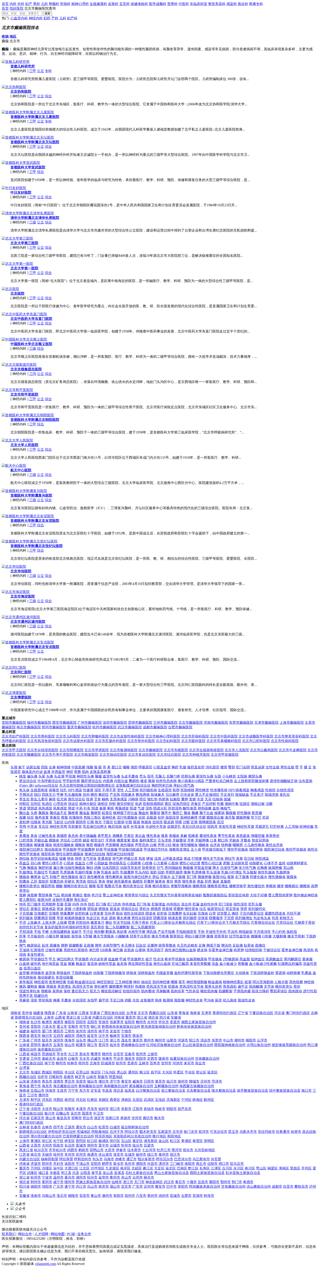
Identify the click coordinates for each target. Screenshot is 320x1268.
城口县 (43, 1173)
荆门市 (237, 1182)
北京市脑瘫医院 (29, 754)
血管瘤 (24, 973)
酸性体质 (190, 808)
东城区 (35, 1072)
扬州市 (141, 1154)
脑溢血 (84, 813)
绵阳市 (47, 1186)
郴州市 (141, 1022)
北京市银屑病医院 (124, 750)
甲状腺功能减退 (130, 849)
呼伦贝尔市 (164, 1159)
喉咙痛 (39, 845)
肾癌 (243, 909)
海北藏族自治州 (65, 1086)
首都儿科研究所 (22, 66)
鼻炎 (33, 836)
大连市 (47, 1109)
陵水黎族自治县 (224, 1090)
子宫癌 (229, 918)
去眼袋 (151, 817)
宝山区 (126, 1141)
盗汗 (148, 959)
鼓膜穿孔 (174, 826)
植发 (22, 776)
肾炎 (60, 909)
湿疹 (33, 1000)
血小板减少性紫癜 (263, 964)
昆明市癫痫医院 (140, 722)
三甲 (32, 71)
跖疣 (218, 1000)
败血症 (81, 964)
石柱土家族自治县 (139, 1173)
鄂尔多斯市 (146, 1159)
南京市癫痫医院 (29, 727)
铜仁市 (96, 1026)
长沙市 (35, 1022)
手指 (37, 932)
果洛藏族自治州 (141, 1086)
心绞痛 (147, 863)
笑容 (265, 817)
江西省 (83, 1013)
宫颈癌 (54, 913)
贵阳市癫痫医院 (14, 722)
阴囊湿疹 (160, 918)
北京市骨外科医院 (141, 741)
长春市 (35, 1127)
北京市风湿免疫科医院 (44, 741)
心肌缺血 (101, 863)
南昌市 (35, 1054)
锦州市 (103, 1109)
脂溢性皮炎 (246, 1000)
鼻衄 (183, 836)
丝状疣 (157, 822)
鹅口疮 (223, 840)
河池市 (177, 1063)
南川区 (250, 1168)
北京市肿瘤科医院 (95, 736)
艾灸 (97, 799)
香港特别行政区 (224, 1013)
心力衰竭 (160, 863)
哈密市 (296, 1132)
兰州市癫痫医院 (165, 722)
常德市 (103, 1022)
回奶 (161, 872)
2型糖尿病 (231, 959)
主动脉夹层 (239, 863)
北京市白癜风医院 (264, 750)
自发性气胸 (229, 868)
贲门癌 (191, 877)
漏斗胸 (58, 868)
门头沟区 (109, 1072)
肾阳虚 (92, 909)
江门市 (103, 1040)
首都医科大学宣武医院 (27, 167)
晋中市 (103, 1145)
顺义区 (144, 1072)
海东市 (47, 1086)
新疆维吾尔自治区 (29, 1017)
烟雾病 (219, 813)
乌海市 (109, 1159)
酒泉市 (130, 1058)
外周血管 (58, 772)
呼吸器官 (145, 767)
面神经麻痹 (189, 817)
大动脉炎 (242, 973)
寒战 (187, 858)
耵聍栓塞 (277, 826)
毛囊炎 (66, 1000)
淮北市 (62, 1195)
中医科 (184, 4)
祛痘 (30, 817)
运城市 (115, 1145)
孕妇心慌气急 (183, 785)
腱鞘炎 (32, 986)
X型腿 (87, 936)
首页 (5, 4)
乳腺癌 (54, 872)
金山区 (163, 1141)
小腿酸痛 (122, 936)
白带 (212, 913)
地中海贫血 (50, 964)
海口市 (306, 1090)
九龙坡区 (112, 1168)
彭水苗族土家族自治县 (243, 1173)
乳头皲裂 (250, 872)
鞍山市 (58, 1109)
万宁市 (73, 1090)
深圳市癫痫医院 (115, 722)
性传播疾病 (218, 790)
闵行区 (115, 1141)
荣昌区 (295, 1168)
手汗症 (88, 932)
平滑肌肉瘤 (242, 991)
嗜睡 (174, 982)
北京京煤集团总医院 (26, 369)
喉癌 (89, 845)
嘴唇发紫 (124, 840)
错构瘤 (226, 845)
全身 (52, 767)
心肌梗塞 (134, 863)
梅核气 (225, 808)
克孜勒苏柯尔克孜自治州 (132, 1136)
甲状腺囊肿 (86, 849)
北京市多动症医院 (142, 754)
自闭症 (35, 804)
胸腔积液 (45, 868)
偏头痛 (32, 776)
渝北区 (170, 1168)
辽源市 (69, 1127)
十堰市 (191, 1182)
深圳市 (58, 1040)
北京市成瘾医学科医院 (256, 736)
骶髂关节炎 (113, 886)
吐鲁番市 (283, 1132)
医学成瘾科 (157, 4)
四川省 (164, 1017)
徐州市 (58, 1154)
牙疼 (190, 840)
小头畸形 (229, 776)
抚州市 (141, 1054)
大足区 (159, 1168)
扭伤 (86, 794)
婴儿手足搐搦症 (207, 794)
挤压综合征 (28, 781)
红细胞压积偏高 (290, 964)
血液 (47, 772)
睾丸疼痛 (124, 918)
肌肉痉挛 (178, 991)
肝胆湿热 (175, 808)
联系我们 (9, 1234)
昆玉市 (233, 1132)
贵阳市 (35, 1026)
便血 (200, 881)
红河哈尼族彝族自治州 (163, 1045)
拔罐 (227, 799)
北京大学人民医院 (24, 445)
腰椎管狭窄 (237, 886)
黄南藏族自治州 (90, 1086)
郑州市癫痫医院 (54, 727)
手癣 (45, 932)
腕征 (108, 922)
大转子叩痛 (258, 895)
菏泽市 (217, 1081)
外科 (20, 4)
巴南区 (182, 1168)
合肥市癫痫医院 (180, 727)
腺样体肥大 (148, 840)
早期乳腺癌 (174, 872)
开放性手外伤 (215, 932)
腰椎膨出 (292, 886)
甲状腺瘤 (111, 849)
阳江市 (194, 1040)
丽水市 (149, 1177)
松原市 (103, 1127)
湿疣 (97, 790)
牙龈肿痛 (202, 840)
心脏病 (173, 863)
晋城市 (81, 1145)
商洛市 (137, 1036)
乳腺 (182, 767)
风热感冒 (45, 808)
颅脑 (89, 767)
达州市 (149, 1186)
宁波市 (47, 1177)
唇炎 (134, 840)
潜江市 (128, 1182)
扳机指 (291, 932)
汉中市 (103, 1036)
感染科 (231, 4)
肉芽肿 (239, 950)
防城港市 (108, 1063)
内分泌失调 (98, 959)
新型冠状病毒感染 (44, 858)
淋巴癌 (94, 950)
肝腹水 (165, 877)
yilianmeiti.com (45, 1264)
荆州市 (35, 1182)
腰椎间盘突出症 (76, 886)
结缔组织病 (253, 950)
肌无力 (95, 991)
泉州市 (81, 1031)
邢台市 (88, 1118)
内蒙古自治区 (102, 1017)
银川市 (49, 1113)
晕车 (182, 982)
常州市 (69, 1154)
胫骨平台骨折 (140, 936)
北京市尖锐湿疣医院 (42, 750)
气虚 (141, 808)
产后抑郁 (209, 804)
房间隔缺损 (173, 868)
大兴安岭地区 (204, 1150)
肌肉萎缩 (148, 991)
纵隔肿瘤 (275, 868)
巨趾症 (141, 945)
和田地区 (174, 1136)
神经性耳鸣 (58, 826)
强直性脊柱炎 (29, 991)
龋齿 (86, 840)
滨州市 (205, 1081)
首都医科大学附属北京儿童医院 (34, 117)
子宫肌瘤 (26, 913)
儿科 (44, 4)
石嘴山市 (63, 1113)
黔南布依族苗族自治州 (194, 1026)
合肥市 (186, 1195)
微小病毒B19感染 (191, 781)
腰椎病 (305, 886)
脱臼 (37, 794)
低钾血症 (258, 959)
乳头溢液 (213, 872)
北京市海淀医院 (22, 596)
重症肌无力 (80, 991)
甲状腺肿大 (136, 959)
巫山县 (108, 1173)
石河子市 (117, 1132)
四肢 (44, 767)
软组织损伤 (131, 991)
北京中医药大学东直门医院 (31, 319)
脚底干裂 (213, 945)
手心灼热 (279, 932)
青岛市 (47, 1081)
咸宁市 (58, 1182)
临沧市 (115, 1045)
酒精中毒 (232, 804)
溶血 (215, 964)
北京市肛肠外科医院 (110, 741)
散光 (98, 822)
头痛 (49, 776)
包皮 (104, 918)
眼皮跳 (169, 822)
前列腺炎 (26, 918)
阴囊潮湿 (41, 918)
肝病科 (65, 4)
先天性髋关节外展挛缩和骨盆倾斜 (176, 895)
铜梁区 (272, 1168)
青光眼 (47, 822)
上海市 (49, 1017)
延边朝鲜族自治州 (135, 1127)
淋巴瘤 (118, 950)
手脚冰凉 (26, 794)
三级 (32, 222)
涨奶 (153, 872)
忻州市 (126, 1145)
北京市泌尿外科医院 (78, 741)
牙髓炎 (245, 840)
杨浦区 (103, 1141)
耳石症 (43, 826)
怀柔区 (178, 1072)
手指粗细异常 (186, 932)
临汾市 (137, 1145)
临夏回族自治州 (182, 1058)
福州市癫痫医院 (39, 722)
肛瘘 (60, 904)
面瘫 (22, 817)
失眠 (70, 982)
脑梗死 (96, 813)
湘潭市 (58, 1022)
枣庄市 (69, 1081)
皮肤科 (113, 4)
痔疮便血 (129, 904)
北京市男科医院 (42, 736)
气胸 (22, 868)
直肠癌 (225, 881)
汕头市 (81, 1040)
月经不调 (293, 913)
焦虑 (138, 804)
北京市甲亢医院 (14, 750)
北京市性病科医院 (285, 741)
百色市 (155, 1063)
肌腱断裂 (225, 991)
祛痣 (141, 817)
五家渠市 (165, 1132)
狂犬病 (62, 799)
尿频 (67, 909)
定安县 (96, 1090)
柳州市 (61, 1063)
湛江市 (115, 1040)
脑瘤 (98, 776)
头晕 (41, 776)
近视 (194, 822)
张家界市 (117, 1022)
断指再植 (143, 794)
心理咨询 (60, 804)
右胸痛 (262, 868)
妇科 (47, 18)
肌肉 (85, 772)
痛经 (235, 913)
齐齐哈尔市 (57, 1150)
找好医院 (17, 8)
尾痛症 (77, 895)
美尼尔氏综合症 (194, 826)
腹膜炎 (291, 877)
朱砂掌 (122, 932)
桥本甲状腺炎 (175, 959)
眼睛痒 (81, 822)
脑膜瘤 (231, 813)
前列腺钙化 (257, 909)
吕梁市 (149, 1145)
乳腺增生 (26, 872)
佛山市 (92, 1040)
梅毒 (56, 1000)
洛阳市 (69, 1164)
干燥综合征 (272, 950)
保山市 (69, 1045)
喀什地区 (159, 1136)
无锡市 (47, 1154)
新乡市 (118, 1164)
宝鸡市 (58, 1036)
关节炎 (269, 986)
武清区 (149, 1100)
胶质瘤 (257, 813)
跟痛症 (260, 945)
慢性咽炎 (26, 845)
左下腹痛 (178, 877)
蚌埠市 (209, 1195)
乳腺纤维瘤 (83, 872)
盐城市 (130, 1154)
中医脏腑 (78, 767)
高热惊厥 (296, 982)
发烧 (192, 799)
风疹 (141, 858)
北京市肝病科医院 (195, 736)
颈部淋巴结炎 (274, 849)
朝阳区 (58, 1072)
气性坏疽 (192, 991)
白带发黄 (97, 913)
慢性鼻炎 (153, 836)
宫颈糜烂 (41, 913)
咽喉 (126, 767)
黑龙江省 (73, 1017)
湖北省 (153, 1017)
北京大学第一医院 (24, 268)
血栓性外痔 (209, 904)
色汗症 (96, 895)
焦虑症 (47, 804)
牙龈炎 (234, 840)
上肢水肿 (49, 922)
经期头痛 (188, 776)
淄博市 (58, 1081)
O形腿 (267, 936)
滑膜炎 (51, 986)
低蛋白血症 (32, 968)
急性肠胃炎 (122, 881)
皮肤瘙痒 (147, 1000)
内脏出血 (121, 781)
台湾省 (131, 1013)
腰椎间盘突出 (29, 886)
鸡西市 (72, 1150)
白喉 (153, 845)
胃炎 (101, 881)
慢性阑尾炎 (114, 877)
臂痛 (71, 922)
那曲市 (103, 1077)
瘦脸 (64, 817)
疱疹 (158, 1000)
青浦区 (186, 1141)
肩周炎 (57, 991)
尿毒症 (35, 909)
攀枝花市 (301, 1186)
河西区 (58, 1100)
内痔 (75, 904)
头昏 (217, 776)
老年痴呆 (26, 982)
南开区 (69, 1100)
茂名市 (126, 1040)
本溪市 (81, 1109)
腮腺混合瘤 (215, 817)
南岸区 (125, 1168)
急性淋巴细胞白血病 (180, 950)
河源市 (183, 1040)
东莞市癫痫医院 (241, 722)
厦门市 (47, 1031)
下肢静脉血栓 (81, 973)
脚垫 (98, 945)
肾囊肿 (178, 909)
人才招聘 (41, 1234)
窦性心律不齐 (52, 863)
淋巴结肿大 (65, 959)
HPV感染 (75, 790)
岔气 (160, 868)
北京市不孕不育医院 (57, 754)
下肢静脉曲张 (114, 973)
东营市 (81, 1081)
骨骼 (77, 772)
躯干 (21, 767)
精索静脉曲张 (74, 918)
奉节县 (96, 1173)
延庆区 (212, 1072)
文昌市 (62, 1090)
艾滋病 (24, 950)
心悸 (89, 863)
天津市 (206, 1013)
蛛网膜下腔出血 (125, 813)
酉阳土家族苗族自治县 (207, 1173)
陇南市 (163, 1058)
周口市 (224, 1164)
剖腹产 (55, 877)
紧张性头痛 (204, 776)
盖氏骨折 (97, 927)
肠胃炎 (160, 881)
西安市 (35, 1036)
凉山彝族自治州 (258, 1186)
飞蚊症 (58, 822)
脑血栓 (143, 813)
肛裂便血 (158, 904)
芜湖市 (197, 1195)
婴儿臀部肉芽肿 (280, 895)
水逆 (200, 799)
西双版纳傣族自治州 (230, 1045)
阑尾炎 (35, 877)
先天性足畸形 (187, 945)
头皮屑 (59, 776)
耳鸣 (22, 826)
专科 (48, 71)
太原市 (35, 1145)
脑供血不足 (58, 813)
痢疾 (110, 808)
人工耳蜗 (292, 826)
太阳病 (242, 776)
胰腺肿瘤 (205, 877)
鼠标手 (76, 932)
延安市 (92, 1036)
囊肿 (184, 799)
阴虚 (94, 808)
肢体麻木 (158, 794)
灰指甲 (92, 1000)
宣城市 (175, 1195)
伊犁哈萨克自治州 (62, 1132)
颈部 (134, 767)
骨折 (296, 986)
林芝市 (80, 1077)
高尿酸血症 (274, 959)
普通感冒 (104, 858)
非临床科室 (198, 4)
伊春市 (121, 1150)
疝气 (45, 877)
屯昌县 (107, 1090)
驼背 (100, 886)
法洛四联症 (110, 868)
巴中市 (171, 1186)
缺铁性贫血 (107, 964)
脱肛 (91, 904)
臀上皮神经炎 (113, 895)
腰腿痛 (256, 936)
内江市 (81, 1186)
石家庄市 (37, 1118)
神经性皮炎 (194, 1000)
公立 (40, 71)
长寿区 (204, 1168)
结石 (202, 909)
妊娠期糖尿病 (196, 959)
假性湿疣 (240, 904)
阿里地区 (116, 1077)
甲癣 (60, 794)
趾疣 (45, 945)
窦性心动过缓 (189, 863)
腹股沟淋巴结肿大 (138, 877)
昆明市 (35, 1045)
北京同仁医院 (20, 672)
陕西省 (49, 1013)
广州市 (35, 1040)
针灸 (87, 808)
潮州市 (239, 1040)
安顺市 (73, 1026)
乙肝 (33, 881)
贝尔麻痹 (172, 794)
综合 (48, 96)
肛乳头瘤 (255, 904)
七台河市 (149, 1150)
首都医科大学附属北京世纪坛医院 (36, 546)
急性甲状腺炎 (296, 849)
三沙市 (32, 1095)
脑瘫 (195, 813)
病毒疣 (54, 790)
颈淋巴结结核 (94, 854)
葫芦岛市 (185, 1109)
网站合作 (25, 1234)
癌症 (142, 799)
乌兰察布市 (201, 1159)
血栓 (282, 863)
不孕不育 (109, 790)
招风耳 (212, 826)
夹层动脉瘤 (64, 977)
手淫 (22, 922)
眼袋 (136, 822)
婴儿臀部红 (28, 900)
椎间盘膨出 (161, 886)
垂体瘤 (307, 959)
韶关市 (47, 1040)
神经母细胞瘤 (196, 982)
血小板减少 (228, 964)
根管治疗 (97, 840)
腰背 (223, 767)
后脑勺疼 (173, 776)
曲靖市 (47, 1045)
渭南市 (81, 1036)
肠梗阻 (137, 881)
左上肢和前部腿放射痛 (251, 781)
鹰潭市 (96, 1054)
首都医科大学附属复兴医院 (31, 495)
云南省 (72, 1013)
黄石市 (180, 1182)
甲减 (122, 959)
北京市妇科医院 (168, 741)
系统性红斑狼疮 (76, 950)
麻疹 (52, 799)
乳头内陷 (142, 872)
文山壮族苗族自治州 (197, 1045)
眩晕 (248, 982)
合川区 (227, 1168)
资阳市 (183, 1186)
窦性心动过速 (211, 863)
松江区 (175, 1141)
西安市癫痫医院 (64, 722)
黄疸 (169, 881)
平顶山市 (83, 1164)
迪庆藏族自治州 (49, 1049)
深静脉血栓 (146, 973)
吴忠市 (76, 1113)
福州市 (35, 1031)
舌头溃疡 (165, 840)
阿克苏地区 (103, 1136)
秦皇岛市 (64, 1118)
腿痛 (209, 936)
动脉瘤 (98, 973)
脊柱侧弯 (101, 986)
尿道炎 (115, 909)
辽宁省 (243, 1013)
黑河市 (177, 1150)
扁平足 (243, 986)
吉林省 (24, 1127)
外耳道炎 (138, 826)
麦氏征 (285, 794)
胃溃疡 (81, 881)
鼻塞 (239, 858)
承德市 (125, 1118)
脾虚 (71, 808)
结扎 (63, 790)
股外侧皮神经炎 (305, 895)
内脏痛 (108, 781)
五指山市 (37, 1090)
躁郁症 (103, 804)
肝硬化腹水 (258, 877)
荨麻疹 (24, 1000)
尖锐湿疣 (79, 1000)
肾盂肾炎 (232, 909)
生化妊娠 (190, 913)
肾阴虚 (32, 808)
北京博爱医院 (20, 697)
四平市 (58, 1127)
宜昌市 (203, 1182)
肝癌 (208, 881)
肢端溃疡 (272, 794)
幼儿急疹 (230, 1000)
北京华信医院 (20, 571)
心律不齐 (271, 863)
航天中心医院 (20, 470)
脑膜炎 (43, 813)
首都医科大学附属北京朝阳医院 (34, 420)
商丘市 (201, 1164)
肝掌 (22, 936)
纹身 (89, 799)
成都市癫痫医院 (155, 727)
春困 (102, 808)
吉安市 (118, 1054)
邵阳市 (81, 1022)
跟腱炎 (55, 945)
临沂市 (171, 1081)
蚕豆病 (92, 964)
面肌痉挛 (172, 817)
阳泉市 (58, 1145)
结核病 (217, 799)
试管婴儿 (224, 913)
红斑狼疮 (37, 950)
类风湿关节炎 (156, 986)
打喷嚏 (197, 858)
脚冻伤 (226, 945)
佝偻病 (140, 986)
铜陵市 (73, 1195)
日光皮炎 (187, 794)
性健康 (88, 790)
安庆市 (84, 1195)
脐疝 (155, 877)
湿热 (148, 808)
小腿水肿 (52, 936)
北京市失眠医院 (176, 750)
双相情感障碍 (153, 804)
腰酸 (59, 886)
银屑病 (168, 1000)
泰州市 (163, 1154)
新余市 (84, 1054)
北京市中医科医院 (224, 736)
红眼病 (119, 822)
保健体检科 (139, 4)
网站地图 (58, 1234)
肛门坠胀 (144, 904)
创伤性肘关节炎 (31, 927)
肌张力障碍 (260, 991)
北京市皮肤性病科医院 (127, 736)
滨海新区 (173, 1100)
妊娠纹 (175, 799)
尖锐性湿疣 (285, 790)
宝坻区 (160, 1100)
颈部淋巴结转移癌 (120, 854)
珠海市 (69, 1040)
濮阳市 (141, 1164)
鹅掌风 (110, 932)
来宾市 (189, 1063)
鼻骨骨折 (273, 836)
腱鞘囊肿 (116, 986)
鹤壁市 (107, 1164)
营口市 (115, 1109)
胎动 (119, 913)
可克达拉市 (218, 1132)
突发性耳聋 (227, 826)
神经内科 (36, 18)
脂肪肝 (43, 881)
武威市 (96, 1058)
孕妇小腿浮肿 (195, 936)
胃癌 (177, 881)
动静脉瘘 (293, 973)
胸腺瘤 (188, 868)
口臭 (213, 840)
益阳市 (130, 1022)
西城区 (47, 1072)
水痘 (135, 1000)
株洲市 (47, 1022)
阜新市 (126, 1109)
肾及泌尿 (258, 767)
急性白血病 (162, 964)
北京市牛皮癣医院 (293, 750)
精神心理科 (80, 4)
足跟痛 (89, 945)
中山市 (228, 1040)
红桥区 (92, 1100)
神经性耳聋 (245, 826)
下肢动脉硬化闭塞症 (218, 973)
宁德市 (126, 1031)
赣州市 (107, 1054)
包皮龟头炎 (262, 918)
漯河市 (163, 1164)
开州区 (306, 1168)
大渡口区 (71, 1168)
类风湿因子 (155, 950)
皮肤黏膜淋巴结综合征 (133, 785)
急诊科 (243, 4)
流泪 (220, 822)
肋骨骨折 (149, 868)
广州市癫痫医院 (89, 722)
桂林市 (72, 1063)
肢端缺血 (242, 794)
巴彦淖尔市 (183, 1159)
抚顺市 (69, 1109)
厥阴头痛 (255, 776)
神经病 (309, 982)
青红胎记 (81, 900)
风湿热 (308, 950)
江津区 (216, 1168)
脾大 (215, 868)
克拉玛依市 (266, 1132)
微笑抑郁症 (125, 804)
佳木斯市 (134, 1150)
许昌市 (152, 1164)
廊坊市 (148, 1118)
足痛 (202, 945)
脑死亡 (177, 813)
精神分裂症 (88, 804)
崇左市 (200, 1063)
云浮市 (262, 1040)
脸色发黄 (42, 817)
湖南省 (15, 1013)
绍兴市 (92, 1177)
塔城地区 (84, 1132)
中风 (79, 808)
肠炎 (215, 881)
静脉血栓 (64, 973)
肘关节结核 (122, 922)
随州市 (69, 1182)
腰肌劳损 (48, 886)
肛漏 (195, 904)
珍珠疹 (203, 918)
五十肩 (196, 849)
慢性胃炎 (189, 881)
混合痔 (186, 904)
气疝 (56, 895)
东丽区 (103, 1100)
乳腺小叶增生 (231, 872)
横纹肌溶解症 (111, 991)
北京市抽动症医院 (113, 754)
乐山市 (92, 1186)
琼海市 (50, 1090)
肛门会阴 (243, 767)
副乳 (115, 872)
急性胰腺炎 (69, 877)
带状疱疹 (45, 1000)
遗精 (112, 918)
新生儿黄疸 (39, 799)
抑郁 (112, 804)
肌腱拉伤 (41, 996)
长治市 (69, 1145)
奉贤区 (197, 1141)
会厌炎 (215, 845)
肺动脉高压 (117, 863)
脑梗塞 (73, 813)
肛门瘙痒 (34, 904)
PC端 (71, 1234)
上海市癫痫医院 (292, 722)
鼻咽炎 (174, 836)
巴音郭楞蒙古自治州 (78, 1136)
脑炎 (187, 813)
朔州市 (92, 1145)
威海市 (137, 1081)
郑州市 (47, 1164)
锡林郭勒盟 (49, 1159)
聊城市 (194, 1081)
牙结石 (65, 840)
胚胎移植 (187, 790)
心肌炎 (69, 863)
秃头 (142, 776)
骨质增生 (64, 986)
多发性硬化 (35, 954)
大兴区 (167, 1072)
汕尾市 (171, 1040)
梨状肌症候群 (238, 895)
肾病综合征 (129, 909)
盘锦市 (149, 1109)
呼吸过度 (131, 858)
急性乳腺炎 (266, 872)
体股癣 (32, 895)
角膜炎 (146, 822)
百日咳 (249, 858)
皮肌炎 (129, 950)
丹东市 (92, 1109)
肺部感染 (262, 858)
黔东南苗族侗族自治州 (158, 1026)
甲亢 (52, 959)
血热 (215, 808)
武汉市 (169, 1182)
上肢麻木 (34, 922)
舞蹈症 (103, 794)
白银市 (73, 1058)
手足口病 (117, 1000)
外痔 (83, 904)
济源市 (35, 1164)
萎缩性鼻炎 (208, 836)
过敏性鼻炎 (47, 836)
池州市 (163, 1195)
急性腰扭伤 (256, 886)
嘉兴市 (69, 1177)
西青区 (115, 1100)
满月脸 (230, 817)
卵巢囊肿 (67, 913)
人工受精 (132, 790)
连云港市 (105, 1154)
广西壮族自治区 (113, 1013)
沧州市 (136, 1118)
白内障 (69, 822)
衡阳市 (69, 1022)
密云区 (201, 1072)
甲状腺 (70, 776)
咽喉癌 (237, 845)
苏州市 (81, 1154)
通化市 (81, 1127)
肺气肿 (117, 858)
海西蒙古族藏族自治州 (196, 1086)
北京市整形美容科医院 (291, 736)
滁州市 (107, 1195)
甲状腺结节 (39, 959)
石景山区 (83, 1072)
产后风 (115, 794)
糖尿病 (24, 959)
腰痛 (92, 886)
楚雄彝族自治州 (133, 1045)
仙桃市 (116, 1182)
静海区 (197, 1100)
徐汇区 (47, 1141)
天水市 (84, 1058)
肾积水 (144, 909)
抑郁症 (24, 804)
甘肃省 (95, 1013)
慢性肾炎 (192, 909)
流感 (157, 858)
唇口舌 (116, 767)
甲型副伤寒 (71, 781)
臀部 (231, 767)
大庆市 (109, 1150)
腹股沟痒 (44, 900)
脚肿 (64, 945)
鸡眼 (128, 1000)
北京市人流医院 (237, 750)
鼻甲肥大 (104, 836)
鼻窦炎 (24, 836)
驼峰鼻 (193, 836)
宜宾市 (126, 1186)
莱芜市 (160, 1081)
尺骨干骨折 (140, 922)
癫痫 (41, 986)
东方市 (84, 1090)
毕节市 (84, 1026)
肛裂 (67, 904)
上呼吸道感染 (172, 858)
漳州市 (92, 1031)
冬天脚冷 (128, 945)
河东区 (47, 1100)
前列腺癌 (190, 918)
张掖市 (107, 1058)
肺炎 (70, 858)
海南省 (195, 1013)
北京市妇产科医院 (16, 736)
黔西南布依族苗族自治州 (121, 1026)
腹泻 (82, 877)
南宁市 (49, 1063)
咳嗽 (62, 858)
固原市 (87, 1113)
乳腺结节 (41, 872)
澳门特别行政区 (298, 1013)
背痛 (148, 886)
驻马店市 (237, 1164)
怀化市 (163, 1022)
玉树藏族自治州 (166, 1086)
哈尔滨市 (41, 1150)
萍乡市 (62, 1054)
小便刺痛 (79, 909)
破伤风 (35, 964)
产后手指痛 (166, 932)
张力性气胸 (247, 868)
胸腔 (175, 767)
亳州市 (152, 1195)
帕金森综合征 (85, 982)
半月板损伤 (35, 936)
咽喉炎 (80, 845)
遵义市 (62, 1026)
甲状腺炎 (215, 959)
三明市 (69, 1031)
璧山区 (261, 1168)
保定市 (99, 1118)
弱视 (178, 822)
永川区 (238, 1168)
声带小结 (165, 845)
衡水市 (159, 1118)
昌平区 (156, 1072)
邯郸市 (76, 1118)
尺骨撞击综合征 (263, 922)
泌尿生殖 (33, 767)
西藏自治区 (157, 1013)
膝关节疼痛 (160, 936)
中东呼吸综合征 (49, 781)
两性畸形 (202, 790)
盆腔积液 (82, 913)
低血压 (80, 863)
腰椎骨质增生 (217, 886)
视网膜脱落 (207, 822)
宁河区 (186, 1100)
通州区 (133, 1072)
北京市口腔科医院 (256, 741)
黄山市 (96, 1195)
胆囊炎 (24, 881)
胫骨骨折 (221, 936)
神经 (69, 772)
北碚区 (136, 1168)
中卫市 (98, 1113)
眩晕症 (107, 813)
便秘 (109, 881)
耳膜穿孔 (262, 826)
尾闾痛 (66, 895)
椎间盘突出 (284, 986)
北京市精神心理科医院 (162, 736)
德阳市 (35, 1186)
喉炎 (175, 845)
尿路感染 (49, 909)
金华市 (103, 1177)
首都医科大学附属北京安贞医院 (34, 647)
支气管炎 (90, 858)
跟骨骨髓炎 (167, 945)
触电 (105, 799)
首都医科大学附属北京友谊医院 (34, 520)
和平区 (35, 1100)
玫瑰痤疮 (76, 817)
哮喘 (149, 858)
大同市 (47, 1145)
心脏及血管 (162, 767)
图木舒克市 (148, 1132)
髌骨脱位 (177, 936)
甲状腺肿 (70, 849)
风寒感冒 (60, 808)
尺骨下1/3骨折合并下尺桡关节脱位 (223, 922)
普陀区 (81, 1141)
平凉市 (118, 1058)
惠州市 (149, 1040)
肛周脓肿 (49, 904)
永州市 (152, 1022)
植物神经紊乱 (233, 982)
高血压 (24, 863)
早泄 (60, 918)
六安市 (141, 1195)
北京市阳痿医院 (71, 750)
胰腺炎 (24, 877)
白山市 (92, 1127)
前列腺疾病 (148, 790)
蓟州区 (209, 1100)
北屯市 (177, 1132)
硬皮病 (202, 950)
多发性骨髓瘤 (200, 964)
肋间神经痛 (161, 982)
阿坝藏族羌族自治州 (204, 1186)
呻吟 (136, 982)
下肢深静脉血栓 (262, 973)
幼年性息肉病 (166, 781)
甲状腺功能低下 (214, 849)
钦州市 (121, 1063)
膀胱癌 (156, 909)
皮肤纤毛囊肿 (62, 900)
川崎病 (133, 799)
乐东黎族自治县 (198, 1090)
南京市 (35, 1154)
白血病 (24, 964)
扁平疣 (103, 1000)
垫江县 (66, 1173)
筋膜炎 (173, 986)
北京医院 (17, 293)
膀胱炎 (103, 909)
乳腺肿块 (283, 872)
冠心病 (35, 863)
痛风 (22, 986)
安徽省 (176, 1017)
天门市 (139, 1182)
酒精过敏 (258, 804)
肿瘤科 (54, 4)
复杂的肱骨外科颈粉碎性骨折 (67, 927)
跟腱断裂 (76, 945)
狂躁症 (244, 804)
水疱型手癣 (136, 932)
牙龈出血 (41, 840)
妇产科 (72, 18)
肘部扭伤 (83, 922)
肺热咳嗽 (205, 808)
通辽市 (131, 1159)
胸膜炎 (32, 868)
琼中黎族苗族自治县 (284, 1090)
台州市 (137, 1177)
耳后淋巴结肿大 (95, 826)
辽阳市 (137, 1109)
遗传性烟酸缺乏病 (284, 781)
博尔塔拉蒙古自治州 (46, 1136)
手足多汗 (257, 794)
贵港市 (132, 1063)
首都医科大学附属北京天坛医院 (34, 142)
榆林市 (115, 1036)
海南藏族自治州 (116, 1086)
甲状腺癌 (82, 959)
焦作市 (130, 1164)
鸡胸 (97, 868)
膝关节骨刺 (296, 936)
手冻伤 (232, 932)
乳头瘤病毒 (73, 794)
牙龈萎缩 (179, 840)
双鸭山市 (97, 1150)
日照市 (149, 1081)
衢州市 (115, 1177)
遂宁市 (69, 1186)
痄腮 (202, 817)
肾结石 (24, 909)
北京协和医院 (20, 91)
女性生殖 (273, 767)
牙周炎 (110, 840)
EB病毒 (106, 950)
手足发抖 (227, 794)
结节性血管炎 (239, 936)
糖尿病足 (34, 945)
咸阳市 (69, 1036)
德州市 (183, 1081)
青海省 (184, 1013)
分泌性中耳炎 (155, 826)
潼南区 (284, 1168)
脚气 (22, 945)
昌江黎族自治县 (173, 1090)
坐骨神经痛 (57, 982)
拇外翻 (99, 932)
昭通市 (81, 1045)
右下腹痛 (242, 877)
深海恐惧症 (181, 804)
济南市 (35, 1081)
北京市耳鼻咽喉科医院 (223, 741)
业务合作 (84, 1234)
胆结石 (92, 881)
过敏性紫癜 (54, 950)
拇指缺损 (246, 932)
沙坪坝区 (97, 1168)
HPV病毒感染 (238, 790)
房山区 (122, 1072)
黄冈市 (47, 1182)
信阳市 (212, 1164)
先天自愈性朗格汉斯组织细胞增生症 (87, 785)
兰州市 (35, 1058)
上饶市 (152, 1054)
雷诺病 (280, 973)
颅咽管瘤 (258, 836)
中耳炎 (32, 826)
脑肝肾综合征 (91, 781)
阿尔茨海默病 (263, 982)
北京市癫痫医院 (191, 722)
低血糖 (113, 959)
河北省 (279, 1013)
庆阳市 (141, 1058)
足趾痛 (237, 945)
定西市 (152, 1058)
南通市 (92, 1154)
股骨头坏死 (213, 986)
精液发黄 (175, 918)
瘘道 (143, 781)
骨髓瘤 (243, 964)
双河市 (204, 1132)
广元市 (58, 1186)
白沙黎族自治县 (148, 1090)
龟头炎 (24, 790)
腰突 (280, 886)
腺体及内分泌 (32, 772)
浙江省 (142, 1017)
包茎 (275, 918)
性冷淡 (158, 959)
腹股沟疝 (219, 877)
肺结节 (230, 858)
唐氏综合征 (76, 799)
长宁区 (58, 1141)
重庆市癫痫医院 (79, 727)
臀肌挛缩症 (278, 991)
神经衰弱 (41, 982)
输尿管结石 (216, 909)
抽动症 (146, 982)
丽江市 (92, 1045)
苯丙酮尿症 (292, 959)
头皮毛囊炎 (129, 776)
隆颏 (151, 781)
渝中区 (58, 1168)
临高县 (130, 1090)
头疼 (33, 813)
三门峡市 (177, 1164)
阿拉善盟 (66, 1159)
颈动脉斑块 (53, 849)
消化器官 (212, 767)
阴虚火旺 (160, 808)
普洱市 (103, 1045)
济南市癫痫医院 (216, 722)
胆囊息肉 (57, 881)
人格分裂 (281, 982)
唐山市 (50, 1118)
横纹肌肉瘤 (209, 991)
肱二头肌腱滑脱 (143, 927)
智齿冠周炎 (260, 840)
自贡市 (288, 1186)
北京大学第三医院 (24, 243)
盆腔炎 (162, 913)
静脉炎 (131, 973)
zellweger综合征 (46, 785)
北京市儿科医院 (68, 736)
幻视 (90, 822)
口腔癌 (76, 840)
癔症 (168, 804)
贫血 (63, 964)
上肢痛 (62, 922)
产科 (54, 18)
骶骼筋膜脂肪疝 (215, 895)
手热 (201, 932)
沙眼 (186, 822)
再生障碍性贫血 (140, 964)
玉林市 (143, 1063)
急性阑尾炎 (95, 877)
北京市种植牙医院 (196, 754)
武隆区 (32, 1173)
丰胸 (96, 872)
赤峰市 (120, 1159)
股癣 (22, 895)
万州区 (35, 1168)
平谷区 (190, 1072)
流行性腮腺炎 (127, 817)
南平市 (103, 1031)
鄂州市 (225, 1182)
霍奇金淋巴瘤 (291, 950)
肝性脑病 (244, 813)
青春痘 (55, 817)
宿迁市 (175, 1154)
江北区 (84, 1168)
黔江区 (193, 1168)
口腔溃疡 (26, 840)
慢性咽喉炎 (189, 845)
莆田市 (58, 1031)
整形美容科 (217, 4)
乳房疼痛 (198, 872)
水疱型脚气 (111, 945)
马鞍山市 (49, 1195)
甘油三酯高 (180, 964)
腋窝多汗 (97, 922)
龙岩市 (115, 1031)
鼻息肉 (73, 836)
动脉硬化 (256, 863)
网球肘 (129, 986)
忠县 (75, 1173)
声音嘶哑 (112, 845)
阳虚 (133, 808)
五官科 (124, 4)
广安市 (137, 1186)
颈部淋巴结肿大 (31, 849)
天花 (208, 799)
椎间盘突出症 (133, 886)
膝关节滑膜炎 (103, 936)
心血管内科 (19, 18)
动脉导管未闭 (130, 868)
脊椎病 (271, 886)
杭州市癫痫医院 (104, 727)
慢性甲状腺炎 (237, 849)
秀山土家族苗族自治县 (171, 1173)
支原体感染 (118, 799)
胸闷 (89, 868)
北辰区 (137, 1100)
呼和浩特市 (82, 1159)
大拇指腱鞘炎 (60, 932)
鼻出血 (140, 836)
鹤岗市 (83, 1150)
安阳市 (96, 1164)
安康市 (126, 1036)
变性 (120, 790)
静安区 (69, 1141)
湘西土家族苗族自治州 (198, 1022)
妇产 (28, 4)
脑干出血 (206, 813)
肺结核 (24, 858)
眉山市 (115, 1186)
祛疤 (161, 817)
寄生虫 (24, 799)
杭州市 (35, 1177)
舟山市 (126, 1177)
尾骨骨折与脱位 (137, 895)
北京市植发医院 (86, 754)
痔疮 (22, 904)
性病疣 (270, 790)
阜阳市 (118, 1195)
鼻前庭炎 (243, 836)
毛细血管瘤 (164, 973)
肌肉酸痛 (256, 986)
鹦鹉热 (134, 781)
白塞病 (140, 950)
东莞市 (217, 1040)
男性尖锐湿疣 (141, 918)
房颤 (226, 863)
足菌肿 (152, 945)
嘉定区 (137, 1141)
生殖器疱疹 (39, 790)
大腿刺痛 (279, 936)
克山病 (288, 868)
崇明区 (209, 1141)
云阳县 (85, 1173)
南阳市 (190, 1164)
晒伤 (94, 794)
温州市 (58, 1177)
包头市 (97, 1159)
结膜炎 (35, 822)
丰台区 (69, 1072)
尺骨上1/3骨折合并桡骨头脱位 (173, 922)
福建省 (38, 1013)
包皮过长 (93, 918)
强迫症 (73, 804)
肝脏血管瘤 (203, 868)
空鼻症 (129, 836)
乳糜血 (306, 973)
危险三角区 (92, 817)
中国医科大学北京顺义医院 (31, 344)
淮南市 (35, 1195)
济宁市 (115, 1081)
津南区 (126, 1100)
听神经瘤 (306, 826)
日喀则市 (56, 1077)
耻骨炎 (249, 945)
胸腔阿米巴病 (162, 785)
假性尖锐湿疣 (134, 913)
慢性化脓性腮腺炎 (70, 854)
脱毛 (150, 776)
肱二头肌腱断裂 (117, 927)
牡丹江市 (164, 1150)
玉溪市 (58, 1045)
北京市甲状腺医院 (225, 754)
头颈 (13, 767)
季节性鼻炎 (226, 836)
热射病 (163, 799)
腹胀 (230, 877)
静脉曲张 (37, 973)
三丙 (32, 374)
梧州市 (83, 1063)
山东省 (172, 1013)
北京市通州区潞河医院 (27, 621)
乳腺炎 (106, 872)
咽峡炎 (204, 845)
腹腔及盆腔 (196, 767)
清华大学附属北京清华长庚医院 (34, 218)
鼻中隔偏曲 (88, 836)
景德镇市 (49, 1054)
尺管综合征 (284, 922)
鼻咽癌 (62, 836)
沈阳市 (35, 1109)
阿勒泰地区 (100, 1132)
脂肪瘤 (179, 1000)
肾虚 (22, 808)
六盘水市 (49, 1026)
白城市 (115, 1127)
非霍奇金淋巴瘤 (220, 950)
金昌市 (62, 1058)
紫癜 (71, 964)
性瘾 (220, 804)
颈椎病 (46, 991)
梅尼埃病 (115, 826)
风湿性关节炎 (82, 986)
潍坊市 (103, 1081)
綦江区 (148, 1168)
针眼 (128, 822)
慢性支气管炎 (213, 858)
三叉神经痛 (123, 982)
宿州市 (130, 1195)
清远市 (205, 1040)
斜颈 (99, 849)
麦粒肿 (24, 822)
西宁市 (35, 1086)
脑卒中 (166, 813)
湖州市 (81, 1177)
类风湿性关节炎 (191, 986)
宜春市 (130, 1054)
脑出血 (24, 813)
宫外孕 (109, 913)
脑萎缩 (155, 813)
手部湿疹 (26, 932)
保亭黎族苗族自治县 (252, 1090)
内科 (13, 4)
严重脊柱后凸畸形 (219, 781)
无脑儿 (160, 776)
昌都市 (69, 1077)
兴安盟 (216, 1159)
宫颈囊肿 (175, 913)
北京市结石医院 (169, 754)
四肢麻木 (128, 794)
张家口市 (112, 1118)
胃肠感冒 (122, 808)
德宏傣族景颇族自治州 (289, 1045)
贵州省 (27, 1013)
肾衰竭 (167, 909)
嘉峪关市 (49, 1058)
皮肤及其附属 (100, 772)
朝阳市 (171, 1109)
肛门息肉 (114, 904)
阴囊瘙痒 (216, 918)
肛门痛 (101, 904)
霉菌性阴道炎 (275, 913)
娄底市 (175, 1022)
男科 (36, 4)
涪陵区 (47, 1168)
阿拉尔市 (131, 1132)
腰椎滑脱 (199, 886)
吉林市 (47, 1127)
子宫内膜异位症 (251, 913)
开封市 (58, 1164)
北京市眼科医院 (193, 741)
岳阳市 (92, 1022)
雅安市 (160, 1186)
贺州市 (166, 1063)
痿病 (87, 895)
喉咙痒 (99, 845)
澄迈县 (118, 1090)
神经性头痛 (85, 776)
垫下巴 (256, 817)
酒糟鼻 (117, 836)
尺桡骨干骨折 (304, 922)
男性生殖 (287, 767)
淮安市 (118, 1154)
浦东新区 (151, 1141)
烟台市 (92, 1081)
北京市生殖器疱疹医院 (206, 750)
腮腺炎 (54, 840)
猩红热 (152, 799)
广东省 (61, 1013)
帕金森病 (215, 982)
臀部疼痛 (45, 895)
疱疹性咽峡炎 (63, 845)
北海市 (95, 1063)
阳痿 (52, 918)
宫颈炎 (203, 913)
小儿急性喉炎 (254, 845)
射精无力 (286, 918)
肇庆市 (137, 1040)
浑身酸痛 (163, 991)
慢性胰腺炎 (277, 877)
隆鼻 (164, 836)
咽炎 (48, 845)
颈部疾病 (48, 854)
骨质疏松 (230, 986)
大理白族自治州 (258, 1045)
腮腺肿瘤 (243, 817)
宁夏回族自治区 (261, 1013)
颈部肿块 (256, 849)
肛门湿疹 (225, 904)
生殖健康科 (98, 4)
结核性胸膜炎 (74, 868)
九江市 (73, 1054)
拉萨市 (42, 1077)
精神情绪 (64, 767)
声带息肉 (142, 845)
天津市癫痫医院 (266, 722)
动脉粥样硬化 (296, 863)
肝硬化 (69, 881)
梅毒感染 (257, 790)
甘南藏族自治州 (207, 1058)
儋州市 (43, 1095)
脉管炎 (76, 936)
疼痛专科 (256, 4)
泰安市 (126, 1081)
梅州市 (160, 1040)
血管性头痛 (111, 776)
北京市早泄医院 (96, 750)
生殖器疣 (165, 790)
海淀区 (96, 1072)
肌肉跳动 (295, 991)
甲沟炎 (209, 1000)
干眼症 (108, 822)
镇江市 (152, 1154)
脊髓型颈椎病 (181, 886)
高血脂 (244, 959)
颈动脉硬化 (46, 977)
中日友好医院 (20, 192)
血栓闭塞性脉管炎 (188, 973)
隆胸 (187, 872)
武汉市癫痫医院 (130, 727)
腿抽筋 (65, 936)
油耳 (126, 826)
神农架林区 (154, 1182)
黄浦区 (35, 1141)
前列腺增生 (244, 918)
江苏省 (86, 1017)
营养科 (172, 4)
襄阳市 (214, 1182)
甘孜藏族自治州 (233, 1186)
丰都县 (55, 1173)
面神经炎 (109, 817)
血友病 (122, 964)
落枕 (67, 991)
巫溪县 (119, 1173)
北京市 (143, 1013)
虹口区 (92, 1141)
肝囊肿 (149, 881)
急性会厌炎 (274, 845)
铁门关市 (191, 1132)
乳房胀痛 (67, 872)
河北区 (81, 1100)
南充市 (103, 1186)
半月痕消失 (262, 932)
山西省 (60, 1017)
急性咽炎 (127, 845)
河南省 (119, 1017)
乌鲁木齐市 (248, 1132)
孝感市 (248, 1182)
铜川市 (47, 1036)
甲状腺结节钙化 (156, 849)
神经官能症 (105, 982)
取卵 (176, 790)
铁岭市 (160, 1109)
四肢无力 (49, 794)
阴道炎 (150, 913)
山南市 (91, 1077)
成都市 (277, 1186)
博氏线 (151, 932)
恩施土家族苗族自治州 (93, 1182)
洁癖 (269, 804)
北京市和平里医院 (24, 394)
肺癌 (78, 858)
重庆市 (130, 1017)
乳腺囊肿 (127, 872)
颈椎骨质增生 (179, 849)
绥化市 (188, 1150)
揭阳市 (251, 1040)
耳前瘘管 (75, 826)
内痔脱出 (173, 904)
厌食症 (196, 804)
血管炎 (50, 973)
